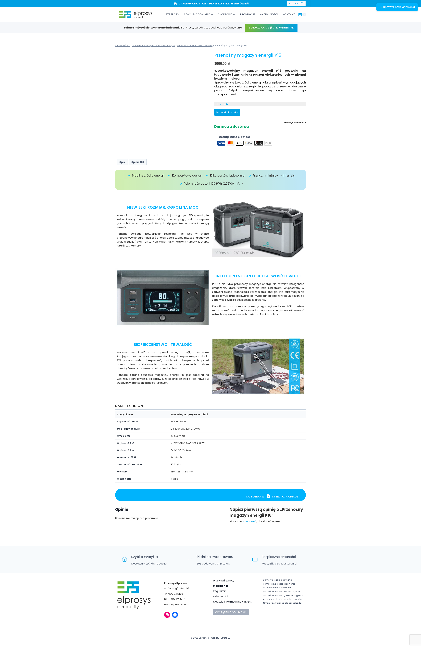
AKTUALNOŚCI (269, 14)
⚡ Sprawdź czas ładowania (397, 7)
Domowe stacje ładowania (277, 579)
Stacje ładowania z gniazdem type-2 (283, 595)
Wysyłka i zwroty (223, 580)
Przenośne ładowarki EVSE (277, 587)
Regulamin (219, 591)
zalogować (250, 521)
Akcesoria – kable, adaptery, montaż (283, 599)
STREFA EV (172, 14)
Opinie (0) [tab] (137, 162)
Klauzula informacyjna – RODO (232, 602)
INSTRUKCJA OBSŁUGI (285, 496)
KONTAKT (289, 14)
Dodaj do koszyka (227, 112)
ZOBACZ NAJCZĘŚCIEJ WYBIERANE (271, 27)
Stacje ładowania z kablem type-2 (281, 591)
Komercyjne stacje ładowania (279, 583)
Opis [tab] (122, 162)
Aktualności (220, 596)
